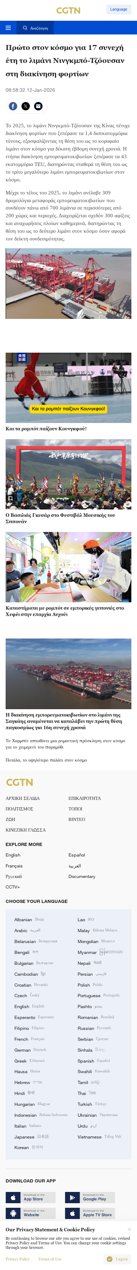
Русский (14, 876)
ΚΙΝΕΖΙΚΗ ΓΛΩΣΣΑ (26, 830)
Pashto (90, 1006)
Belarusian (35, 941)
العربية (74, 865)
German (30, 1049)
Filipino (29, 1028)
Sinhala (91, 1049)
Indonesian (40, 1114)
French (29, 1038)
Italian (27, 1125)
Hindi (24, 1093)
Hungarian (32, 1104)
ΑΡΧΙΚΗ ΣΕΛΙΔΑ (23, 798)
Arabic (27, 930)
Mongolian (96, 941)
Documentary (82, 876)
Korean (28, 1147)
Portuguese (98, 995)
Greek (29, 1060)
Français (14, 865)
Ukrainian (98, 1114)
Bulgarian (33, 963)
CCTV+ (13, 887)
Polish (90, 984)
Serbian (93, 1038)
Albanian (29, 919)
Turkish (92, 1104)
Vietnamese (99, 1136)
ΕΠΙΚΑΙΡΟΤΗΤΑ (84, 798)
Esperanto (34, 1017)
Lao (86, 919)
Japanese (31, 1136)
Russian (94, 1028)
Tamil (88, 1082)
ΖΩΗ (10, 819)
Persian (92, 973)
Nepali (89, 963)
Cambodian (29, 973)
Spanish (94, 1060)
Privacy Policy (18, 1259)
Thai (87, 1093)
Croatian (31, 984)
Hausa (27, 1071)
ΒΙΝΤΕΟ (76, 819)
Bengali (26, 952)
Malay (97, 930)
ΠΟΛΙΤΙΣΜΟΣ (19, 809)
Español (76, 855)
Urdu (87, 1125)
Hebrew (28, 1082)
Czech (27, 995)
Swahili (94, 1071)
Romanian (96, 1017)
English (13, 855)
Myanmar (100, 952)
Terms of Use (49, 1259)
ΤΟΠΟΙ (75, 809)
